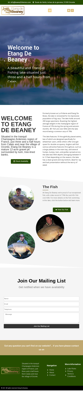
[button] (50, 10)
